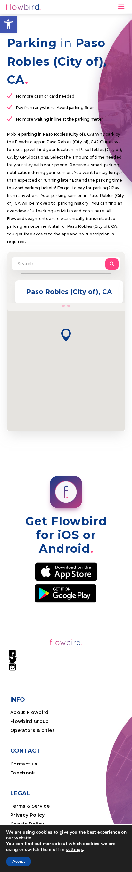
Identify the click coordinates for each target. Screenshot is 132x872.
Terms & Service (30, 806)
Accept (18, 861)
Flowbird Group (29, 721)
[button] (8, 24)
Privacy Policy (27, 815)
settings (74, 849)
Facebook (22, 773)
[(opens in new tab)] (66, 571)
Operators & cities (32, 730)
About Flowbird (29, 712)
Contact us (23, 764)
